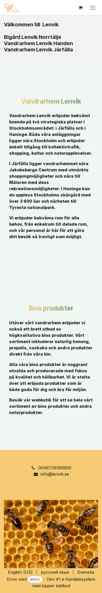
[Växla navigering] (93, 7)
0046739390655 (54, 467)
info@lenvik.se (55, 474)
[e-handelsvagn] (80, 7)
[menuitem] (20, 572)
